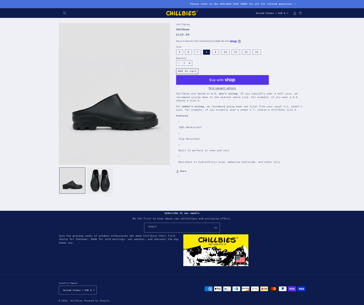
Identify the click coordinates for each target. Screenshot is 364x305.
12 (246, 52)
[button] (64, 13)
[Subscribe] (215, 228)
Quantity (181, 58)
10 (225, 52)
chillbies (76, 301)
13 (256, 52)
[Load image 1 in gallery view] (72, 180)
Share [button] (183, 171)
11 (235, 52)
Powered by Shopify (97, 301)
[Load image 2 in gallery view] (100, 180)
